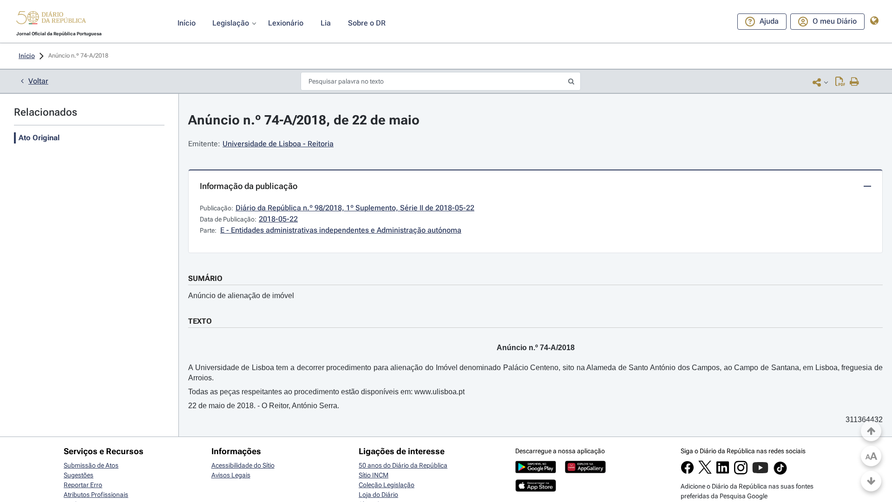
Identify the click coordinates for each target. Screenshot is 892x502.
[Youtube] (760, 472)
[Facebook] (687, 472)
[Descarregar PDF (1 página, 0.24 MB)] (840, 82)
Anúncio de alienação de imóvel (241, 296)
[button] (51, 19)
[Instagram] (741, 472)
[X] (705, 471)
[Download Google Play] (535, 471)
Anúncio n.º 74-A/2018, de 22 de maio (304, 120)
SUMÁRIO (205, 278)
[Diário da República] (51, 19)
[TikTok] (780, 473)
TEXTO (200, 321)
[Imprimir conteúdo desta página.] (854, 82)
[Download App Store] (535, 489)
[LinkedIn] (722, 472)
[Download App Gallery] (585, 471)
